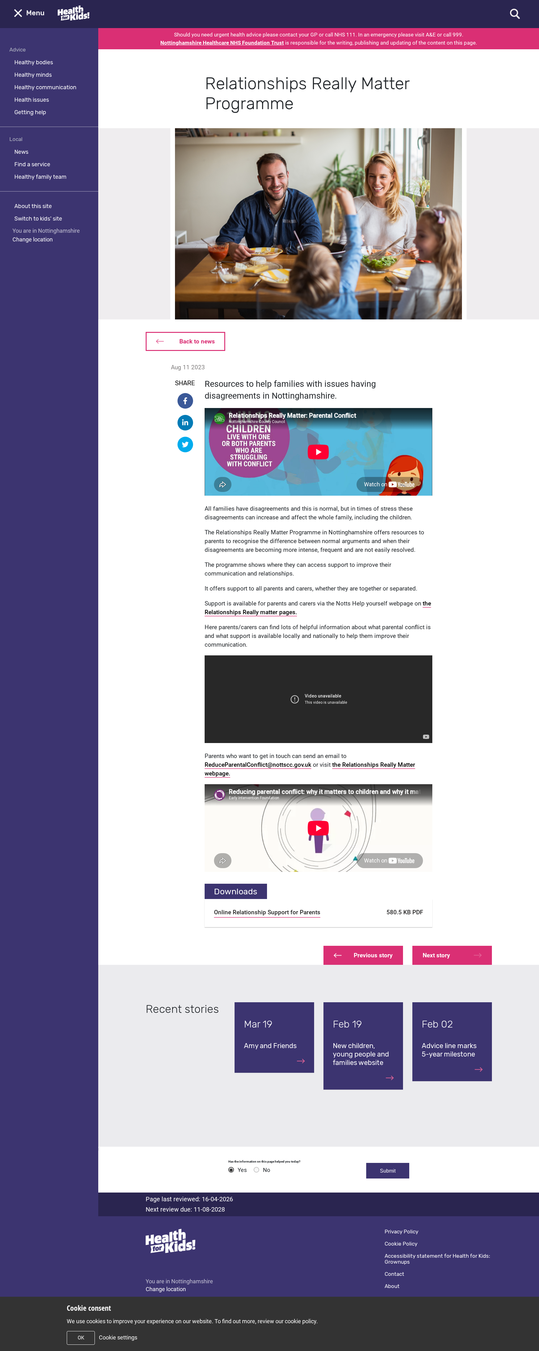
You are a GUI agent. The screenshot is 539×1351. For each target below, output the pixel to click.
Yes (242, 1170)
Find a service (32, 164)
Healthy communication (45, 87)
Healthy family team (40, 176)
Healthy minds (33, 74)
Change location (32, 239)
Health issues (31, 99)
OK (81, 1338)
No (266, 1170)
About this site (33, 206)
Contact (394, 1274)
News (21, 151)
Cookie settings (118, 1337)
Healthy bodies (33, 62)
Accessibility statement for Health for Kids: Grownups (437, 1259)
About (392, 1286)
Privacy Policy (401, 1231)
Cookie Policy (401, 1244)
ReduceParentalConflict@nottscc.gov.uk (258, 764)
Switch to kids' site (38, 218)
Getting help (30, 112)
